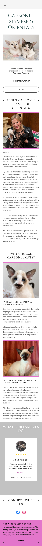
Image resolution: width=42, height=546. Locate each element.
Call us (21, 89)
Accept (21, 541)
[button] (5, 5)
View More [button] (21, 473)
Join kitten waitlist (21, 81)
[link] (21, 22)
